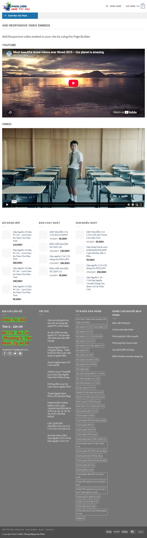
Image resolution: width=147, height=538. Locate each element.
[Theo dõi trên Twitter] (15, 353)
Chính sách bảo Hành (123, 329)
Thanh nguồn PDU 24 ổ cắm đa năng (91, 460)
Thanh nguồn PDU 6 (85, 425)
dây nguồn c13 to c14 (85, 341)
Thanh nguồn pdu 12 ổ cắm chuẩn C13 (90, 444)
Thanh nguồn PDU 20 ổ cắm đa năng (91, 451)
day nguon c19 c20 (84, 327)
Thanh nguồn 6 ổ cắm (85, 415)
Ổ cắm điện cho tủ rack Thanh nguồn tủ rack (91, 512)
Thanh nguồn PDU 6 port (87, 434)
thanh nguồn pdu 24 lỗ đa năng (89, 456)
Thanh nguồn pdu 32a (85, 465)
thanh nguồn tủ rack (85, 470)
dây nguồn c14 (83, 345)
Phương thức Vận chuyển (125, 336)
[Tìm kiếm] (107, 6)
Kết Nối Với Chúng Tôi (13, 530)
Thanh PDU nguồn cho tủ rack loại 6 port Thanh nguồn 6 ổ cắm (91, 490)
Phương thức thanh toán (124, 342)
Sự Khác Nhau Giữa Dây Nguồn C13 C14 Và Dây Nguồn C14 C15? (59, 438)
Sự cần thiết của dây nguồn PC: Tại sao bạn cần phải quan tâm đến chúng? (59, 336)
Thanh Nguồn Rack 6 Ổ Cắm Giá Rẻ (59, 363)
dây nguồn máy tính (85, 355)
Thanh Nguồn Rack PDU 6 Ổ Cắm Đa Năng (59, 394)
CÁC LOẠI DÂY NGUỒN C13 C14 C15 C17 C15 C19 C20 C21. (59, 426)
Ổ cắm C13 (81, 501)
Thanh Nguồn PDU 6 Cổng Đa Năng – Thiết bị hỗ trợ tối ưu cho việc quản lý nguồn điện (59, 351)
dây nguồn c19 (97, 345)
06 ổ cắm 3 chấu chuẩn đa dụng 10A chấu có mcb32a (91, 320)
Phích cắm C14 (97, 406)
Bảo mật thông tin (121, 322)
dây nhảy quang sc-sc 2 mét (88, 383)
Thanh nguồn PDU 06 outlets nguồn (91, 420)
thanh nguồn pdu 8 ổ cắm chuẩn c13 (91, 439)
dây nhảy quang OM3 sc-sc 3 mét (90, 373)
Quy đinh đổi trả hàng (123, 349)
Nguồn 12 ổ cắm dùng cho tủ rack (90, 397)
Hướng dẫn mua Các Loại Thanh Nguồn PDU (59, 385)
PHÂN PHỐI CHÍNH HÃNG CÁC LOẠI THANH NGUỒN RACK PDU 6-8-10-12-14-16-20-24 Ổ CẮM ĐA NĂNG (59, 409)
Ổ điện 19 (81, 518)
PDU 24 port (95, 401)
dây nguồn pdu (82, 369)
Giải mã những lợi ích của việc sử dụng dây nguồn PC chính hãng (58, 323)
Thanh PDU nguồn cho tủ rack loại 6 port (91, 483)
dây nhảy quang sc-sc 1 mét (88, 378)
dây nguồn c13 (101, 327)
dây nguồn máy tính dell (86, 364)
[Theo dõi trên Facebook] (4, 353)
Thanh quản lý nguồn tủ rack (88, 497)
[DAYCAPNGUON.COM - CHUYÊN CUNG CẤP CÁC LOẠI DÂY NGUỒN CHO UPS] (16, 6)
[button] (115, 6)
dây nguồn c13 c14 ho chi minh (89, 336)
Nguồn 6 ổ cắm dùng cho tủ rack (90, 392)
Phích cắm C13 (83, 406)
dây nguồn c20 (83, 350)
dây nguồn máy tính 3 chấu (87, 359)
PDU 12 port (82, 401)
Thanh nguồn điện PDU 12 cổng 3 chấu (90, 475)
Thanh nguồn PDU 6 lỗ (86, 429)
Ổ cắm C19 (93, 501)
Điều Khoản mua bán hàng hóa (127, 356)
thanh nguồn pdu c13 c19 (87, 411)
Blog (41, 530)
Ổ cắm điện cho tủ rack (86, 506)
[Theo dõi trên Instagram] (10, 353)
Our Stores (31, 530)
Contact (50, 530)
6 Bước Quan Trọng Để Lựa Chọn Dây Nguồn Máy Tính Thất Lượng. (59, 374)
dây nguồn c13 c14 (84, 331)
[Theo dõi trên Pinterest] (20, 353)
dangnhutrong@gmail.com (15, 349)
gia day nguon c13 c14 (86, 387)
